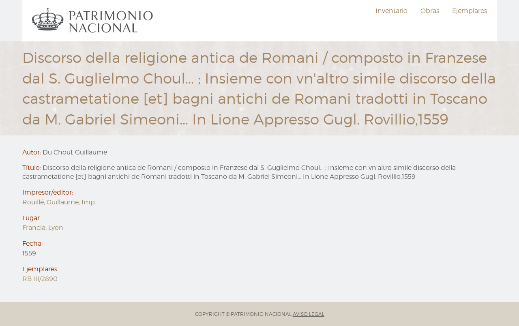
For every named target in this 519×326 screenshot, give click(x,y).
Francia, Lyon (42, 228)
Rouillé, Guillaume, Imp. (59, 202)
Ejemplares (469, 11)
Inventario (391, 11)
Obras (429, 11)
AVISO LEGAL (308, 314)
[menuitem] (94, 20)
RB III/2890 (40, 279)
